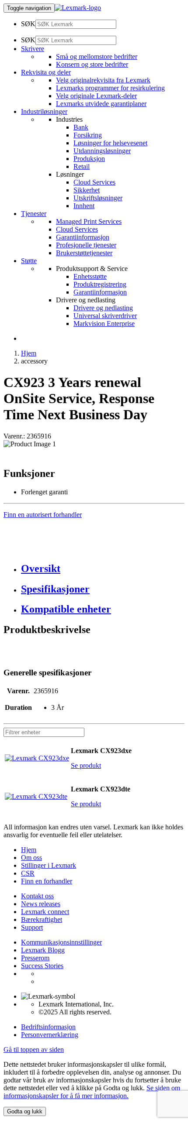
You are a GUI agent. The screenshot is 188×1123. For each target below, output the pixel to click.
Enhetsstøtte (90, 276)
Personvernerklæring (49, 1034)
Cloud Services (94, 182)
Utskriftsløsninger (97, 198)
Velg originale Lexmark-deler (96, 95)
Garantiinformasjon (82, 237)
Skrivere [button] (32, 48)
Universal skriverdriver (105, 315)
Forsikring (87, 135)
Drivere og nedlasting (103, 308)
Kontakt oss (37, 896)
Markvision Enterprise (104, 323)
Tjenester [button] (33, 213)
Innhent (83, 205)
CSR (28, 873)
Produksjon (89, 158)
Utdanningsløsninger (102, 150)
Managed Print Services (89, 221)
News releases (40, 903)
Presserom (35, 958)
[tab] (103, 569)
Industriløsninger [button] (44, 111)
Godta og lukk (24, 1111)
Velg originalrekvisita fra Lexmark (103, 80)
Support (32, 927)
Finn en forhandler (46, 881)
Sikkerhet (86, 190)
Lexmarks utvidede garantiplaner (101, 103)
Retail (81, 166)
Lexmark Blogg (43, 950)
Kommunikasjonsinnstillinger (61, 942)
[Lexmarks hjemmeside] (78, 7)
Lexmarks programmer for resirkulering (110, 88)
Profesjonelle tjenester (86, 245)
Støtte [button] (29, 260)
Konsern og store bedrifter (92, 64)
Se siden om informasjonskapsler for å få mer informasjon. (91, 1091)
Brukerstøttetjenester (84, 253)
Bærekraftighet (41, 919)
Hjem (28, 353)
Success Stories (42, 965)
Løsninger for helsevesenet (110, 143)
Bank (80, 127)
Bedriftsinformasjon (48, 1027)
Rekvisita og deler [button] (46, 72)
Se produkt (86, 765)
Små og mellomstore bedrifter (96, 56)
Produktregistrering (99, 284)
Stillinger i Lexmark (48, 865)
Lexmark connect (45, 911)
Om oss (31, 857)
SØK (28, 23)
